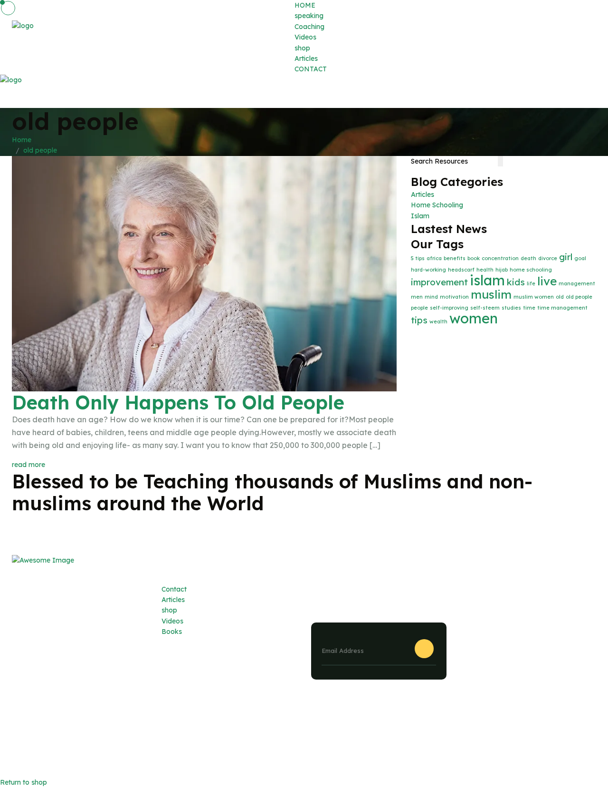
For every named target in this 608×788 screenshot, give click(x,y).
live (547, 280)
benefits (455, 258)
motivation (454, 296)
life (531, 283)
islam (487, 280)
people (419, 307)
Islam (420, 216)
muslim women (533, 296)
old (560, 296)
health (485, 269)
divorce (547, 258)
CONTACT (310, 69)
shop (302, 48)
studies (511, 307)
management (577, 283)
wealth (438, 321)
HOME (304, 5)
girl (565, 257)
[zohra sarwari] (23, 36)
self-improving (449, 307)
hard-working (428, 269)
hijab (501, 269)
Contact (174, 589)
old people (40, 150)
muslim (491, 294)
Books (172, 631)
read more (28, 464)
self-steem (485, 307)
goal (580, 258)
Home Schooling (437, 205)
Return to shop (23, 782)
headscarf (461, 269)
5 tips (418, 258)
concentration (500, 258)
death (528, 258)
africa (434, 258)
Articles (306, 58)
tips (419, 320)
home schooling (531, 269)
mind (431, 296)
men (417, 296)
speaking (308, 15)
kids (516, 282)
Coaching (309, 26)
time (529, 307)
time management (562, 307)
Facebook (579, 742)
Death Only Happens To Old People (178, 402)
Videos (305, 37)
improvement (439, 282)
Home (23, 140)
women (473, 318)
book (473, 258)
